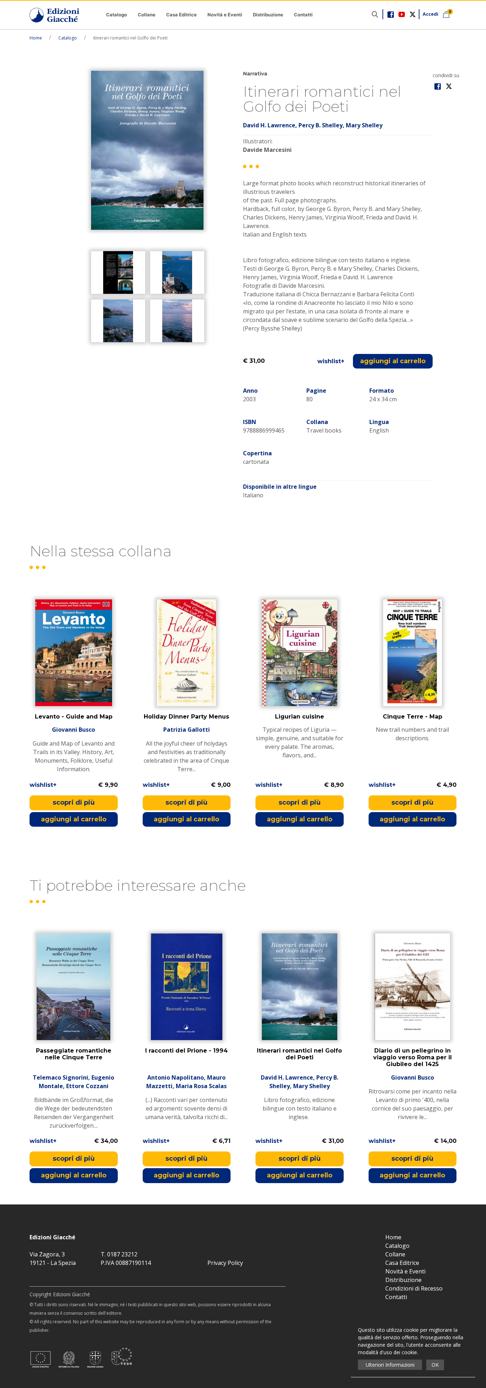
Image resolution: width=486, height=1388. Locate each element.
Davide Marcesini (267, 150)
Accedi (430, 14)
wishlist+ (330, 361)
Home (36, 38)
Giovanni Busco (73, 729)
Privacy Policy (225, 1263)
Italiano (253, 495)
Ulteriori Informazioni (390, 1364)
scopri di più (74, 802)
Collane (146, 14)
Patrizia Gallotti (186, 729)
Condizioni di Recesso (414, 1288)
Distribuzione (268, 14)
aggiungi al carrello (393, 361)
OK (435, 1364)
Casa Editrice (181, 14)
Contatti (303, 14)
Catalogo (116, 14)
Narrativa (255, 73)
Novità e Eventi (224, 14)
